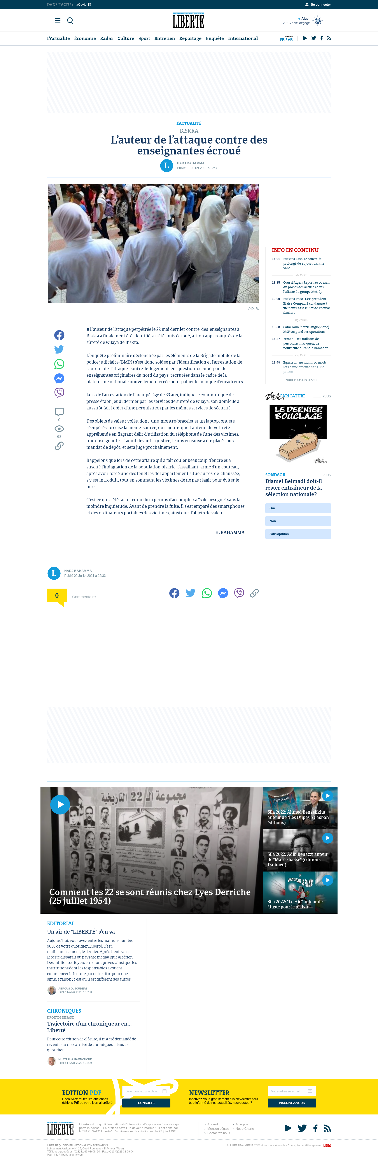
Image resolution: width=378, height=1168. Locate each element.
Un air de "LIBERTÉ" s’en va (81, 931)
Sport (144, 38)
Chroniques (64, 1011)
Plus (326, 396)
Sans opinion (279, 534)
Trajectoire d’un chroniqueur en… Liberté (89, 1027)
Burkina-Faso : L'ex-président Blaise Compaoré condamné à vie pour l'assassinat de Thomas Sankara (307, 305)
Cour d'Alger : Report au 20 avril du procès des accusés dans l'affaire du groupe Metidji (306, 287)
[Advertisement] (189, 82)
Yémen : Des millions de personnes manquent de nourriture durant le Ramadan (305, 343)
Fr (282, 39)
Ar (290, 39)
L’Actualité (58, 38)
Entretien (164, 38)
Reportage (190, 38)
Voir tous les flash (301, 380)
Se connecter (321, 4)
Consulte (146, 1103)
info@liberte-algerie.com (68, 1154)
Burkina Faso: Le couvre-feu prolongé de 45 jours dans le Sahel (303, 263)
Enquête (215, 38)
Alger (296, 21)
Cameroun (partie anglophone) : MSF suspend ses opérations (307, 329)
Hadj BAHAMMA (191, 163)
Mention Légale (218, 1128)
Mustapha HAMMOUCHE (75, 1059)
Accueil (212, 1124)
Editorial (60, 923)
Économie (85, 38)
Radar (106, 38)
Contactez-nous (218, 1133)
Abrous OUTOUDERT (72, 988)
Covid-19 (84, 4)
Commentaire (84, 596)
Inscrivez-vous (292, 1103)
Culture (125, 38)
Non (273, 521)
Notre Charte (245, 1128)
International (243, 38)
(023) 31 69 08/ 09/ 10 (87, 1151)
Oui (272, 508)
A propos (242, 1124)
